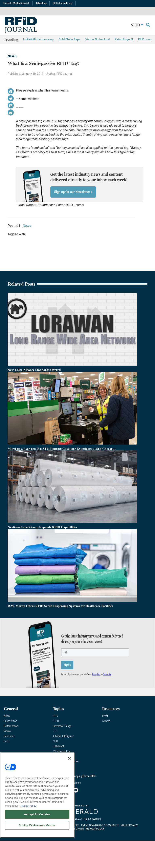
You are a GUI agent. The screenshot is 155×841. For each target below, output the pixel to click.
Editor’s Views (11, 726)
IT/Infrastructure (61, 751)
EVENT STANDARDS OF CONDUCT (100, 825)
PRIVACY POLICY (95, 828)
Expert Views (10, 721)
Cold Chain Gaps (69, 39)
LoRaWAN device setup (38, 39)
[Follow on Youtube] (75, 790)
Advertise (41, 3)
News (12, 56)
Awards (106, 721)
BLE (55, 731)
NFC (55, 741)
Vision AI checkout (97, 39)
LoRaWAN (58, 746)
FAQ (6, 741)
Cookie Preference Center (37, 825)
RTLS (56, 721)
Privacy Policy (28, 805)
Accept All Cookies (37, 814)
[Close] (69, 758)
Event (105, 716)
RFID (55, 716)
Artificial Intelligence (63, 736)
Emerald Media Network (16, 3)
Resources (9, 736)
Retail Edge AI (124, 39)
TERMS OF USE (75, 828)
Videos (7, 731)
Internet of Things (62, 726)
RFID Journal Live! (62, 3)
